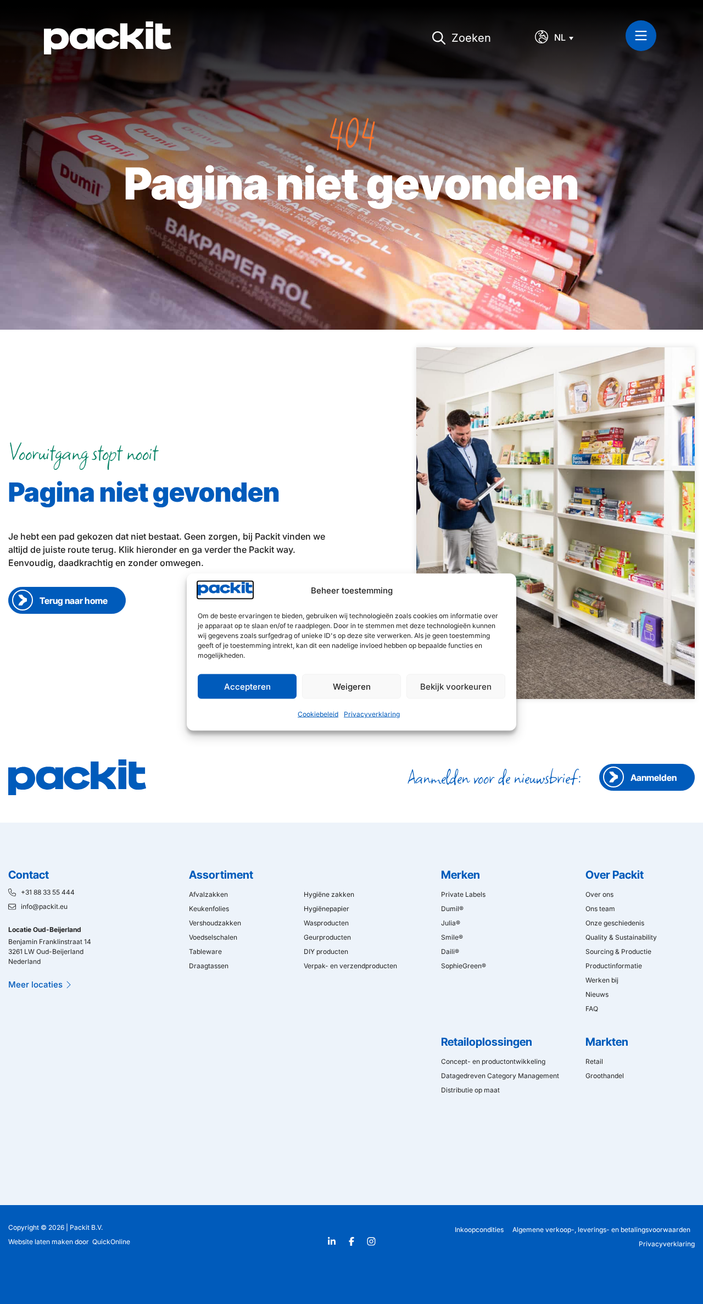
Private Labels (463, 894)
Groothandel (604, 1076)
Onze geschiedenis (614, 923)
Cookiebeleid (318, 714)
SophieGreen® (463, 966)
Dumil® (452, 909)
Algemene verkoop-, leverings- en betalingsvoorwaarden (601, 1229)
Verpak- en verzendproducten (350, 966)
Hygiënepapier (326, 909)
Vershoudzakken (215, 923)
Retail (594, 1061)
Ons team (600, 909)
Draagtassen (208, 966)
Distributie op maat (470, 1090)
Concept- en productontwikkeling (493, 1061)
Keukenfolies (209, 909)
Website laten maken (40, 1242)
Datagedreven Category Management (500, 1076)
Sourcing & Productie (618, 951)
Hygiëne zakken (329, 894)
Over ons (599, 894)
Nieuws (597, 994)
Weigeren (352, 686)
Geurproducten (327, 937)
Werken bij (601, 980)
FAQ (591, 1009)
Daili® (450, 951)
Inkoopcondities (479, 1229)
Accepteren (247, 686)
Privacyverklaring (372, 714)
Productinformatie (613, 966)
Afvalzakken (208, 894)
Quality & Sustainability (621, 937)
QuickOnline (111, 1242)
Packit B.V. (86, 1227)
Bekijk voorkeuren (456, 686)
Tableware (205, 951)
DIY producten (326, 951)
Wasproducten (326, 923)
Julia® (450, 923)
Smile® (452, 937)
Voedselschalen (213, 937)
